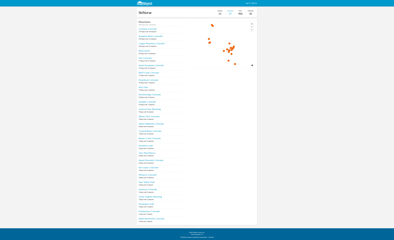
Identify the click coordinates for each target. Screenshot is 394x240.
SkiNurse (145, 13)
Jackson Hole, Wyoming (150, 109)
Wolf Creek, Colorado (149, 72)
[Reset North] (251, 30)
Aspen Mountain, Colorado (151, 160)
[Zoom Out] (251, 27)
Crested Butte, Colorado (150, 131)
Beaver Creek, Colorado (150, 138)
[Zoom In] (251, 23)
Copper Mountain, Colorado (152, 43)
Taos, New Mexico (147, 153)
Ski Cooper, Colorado (148, 167)
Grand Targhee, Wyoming (150, 196)
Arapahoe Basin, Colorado (151, 36)
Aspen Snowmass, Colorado (151, 65)
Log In (247, 3)
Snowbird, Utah (146, 145)
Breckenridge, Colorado (150, 94)
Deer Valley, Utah (147, 182)
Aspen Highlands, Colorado (151, 123)
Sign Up (254, 3)
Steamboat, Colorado (148, 80)
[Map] (222, 44)
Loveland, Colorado (148, 29)
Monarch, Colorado (148, 174)
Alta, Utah (143, 87)
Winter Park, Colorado (149, 116)
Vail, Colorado (145, 58)
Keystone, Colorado (148, 189)
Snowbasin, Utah (146, 204)
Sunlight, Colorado (147, 102)
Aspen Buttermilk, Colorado (151, 218)
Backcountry (144, 50)
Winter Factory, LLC (199, 232)
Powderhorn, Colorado (149, 211)
